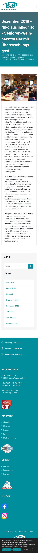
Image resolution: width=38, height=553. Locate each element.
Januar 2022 (11, 318)
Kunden (6, 430)
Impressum (7, 474)
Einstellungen (10, 544)
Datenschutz (8, 470)
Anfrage (6, 466)
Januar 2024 (11, 288)
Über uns (6, 426)
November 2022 (12, 306)
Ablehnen (16, 550)
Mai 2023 (9, 294)
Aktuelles (6, 422)
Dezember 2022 (12, 300)
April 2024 (10, 282)
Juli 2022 (9, 312)
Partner (6, 434)
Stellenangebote (9, 438)
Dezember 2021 (12, 323)
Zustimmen (7, 550)
